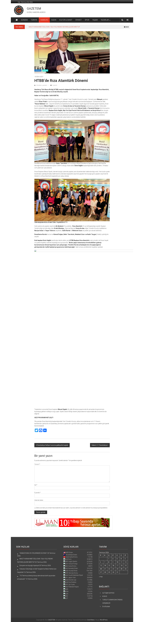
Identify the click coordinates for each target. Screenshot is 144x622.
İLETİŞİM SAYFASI (108, 593)
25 (121, 569)
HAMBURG (44, 20)
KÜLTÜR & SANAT (65, 20)
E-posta (37, 492)
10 (117, 562)
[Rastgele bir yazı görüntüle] (127, 20)
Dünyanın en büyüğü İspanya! (29, 565)
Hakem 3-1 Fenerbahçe (99, 445)
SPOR (87, 20)
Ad (35, 485)
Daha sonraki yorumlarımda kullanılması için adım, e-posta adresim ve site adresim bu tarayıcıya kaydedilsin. (72, 508)
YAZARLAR (105, 20)
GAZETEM (34, 8)
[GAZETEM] (16, 20)
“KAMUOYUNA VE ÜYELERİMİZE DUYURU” (33, 553)
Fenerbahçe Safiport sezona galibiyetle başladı (52, 445)
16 (113, 565)
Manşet (45, 70)
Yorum (37, 464)
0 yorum (54, 85)
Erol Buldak (106, 606)
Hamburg (38, 70)
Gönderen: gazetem (41, 85)
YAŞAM (95, 20)
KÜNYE (104, 596)
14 (105, 565)
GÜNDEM (24, 20)
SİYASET (78, 20)
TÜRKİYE (34, 20)
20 (101, 569)
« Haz (101, 577)
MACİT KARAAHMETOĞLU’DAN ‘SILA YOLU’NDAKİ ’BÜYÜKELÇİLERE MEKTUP (54, 27)
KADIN (53, 20)
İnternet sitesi (38, 500)
